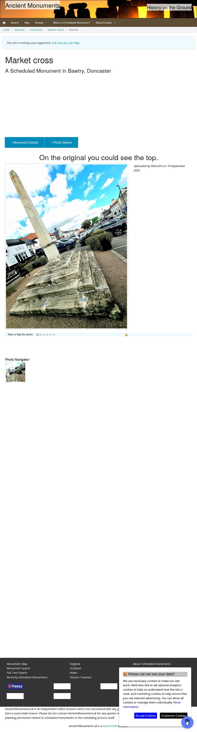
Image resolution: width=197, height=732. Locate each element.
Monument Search (18, 668)
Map (27, 22)
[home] (4, 22)
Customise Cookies (173, 715)
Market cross (56, 29)
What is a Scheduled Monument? (71, 22)
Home (6, 29)
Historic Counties (81, 677)
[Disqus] (98, 500)
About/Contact (104, 22)
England (20, 29)
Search (15, 22)
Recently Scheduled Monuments (27, 677)
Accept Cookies (146, 715)
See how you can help (65, 43)
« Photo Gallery (61, 142)
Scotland (75, 668)
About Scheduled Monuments (152, 664)
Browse (39, 22)
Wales (73, 672)
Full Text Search (17, 672)
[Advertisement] (98, 106)
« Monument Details (24, 142)
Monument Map (17, 664)
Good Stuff (110, 726)
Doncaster (36, 29)
